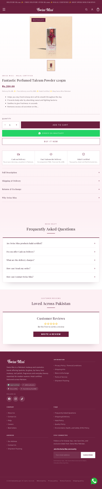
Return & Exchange (62, 373)
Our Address (12, 441)
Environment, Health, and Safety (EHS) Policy (72, 428)
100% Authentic (30, 385)
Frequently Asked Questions (65, 413)
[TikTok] (22, 399)
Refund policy (41, 481)
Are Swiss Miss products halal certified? (51, 243)
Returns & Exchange (51, 189)
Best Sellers (12, 428)
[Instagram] (15, 399)
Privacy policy (53, 481)
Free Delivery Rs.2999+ (30, 389)
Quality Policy (60, 424)
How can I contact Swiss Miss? (51, 277)
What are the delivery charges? (51, 260)
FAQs (10, 420)
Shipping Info (60, 369)
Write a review (51, 334)
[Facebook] (9, 399)
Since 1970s (13, 389)
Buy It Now (51, 142)
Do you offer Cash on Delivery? (51, 252)
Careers (11, 424)
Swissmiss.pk (16, 481)
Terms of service (65, 481)
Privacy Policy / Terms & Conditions (68, 365)
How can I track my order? (51, 268)
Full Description (51, 172)
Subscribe (88, 455)
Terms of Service (61, 377)
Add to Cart (60, 125)
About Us (11, 413)
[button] (4, 9)
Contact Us (12, 416)
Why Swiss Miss (51, 197)
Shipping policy (78, 481)
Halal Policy (59, 420)
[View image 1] (51, 65)
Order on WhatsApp (53, 133)
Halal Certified (14, 385)
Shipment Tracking (62, 380)
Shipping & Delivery (51, 181)
